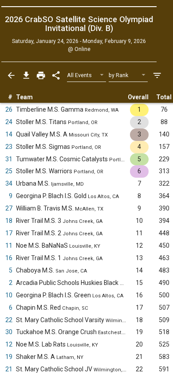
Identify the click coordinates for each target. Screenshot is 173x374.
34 (8, 183)
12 (8, 344)
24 (8, 121)
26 (8, 109)
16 (8, 257)
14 (8, 134)
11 (8, 245)
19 (8, 356)
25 (8, 171)
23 (8, 146)
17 (8, 233)
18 (8, 220)
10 (8, 295)
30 (8, 331)
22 (8, 319)
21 (8, 369)
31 (8, 159)
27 (8, 208)
